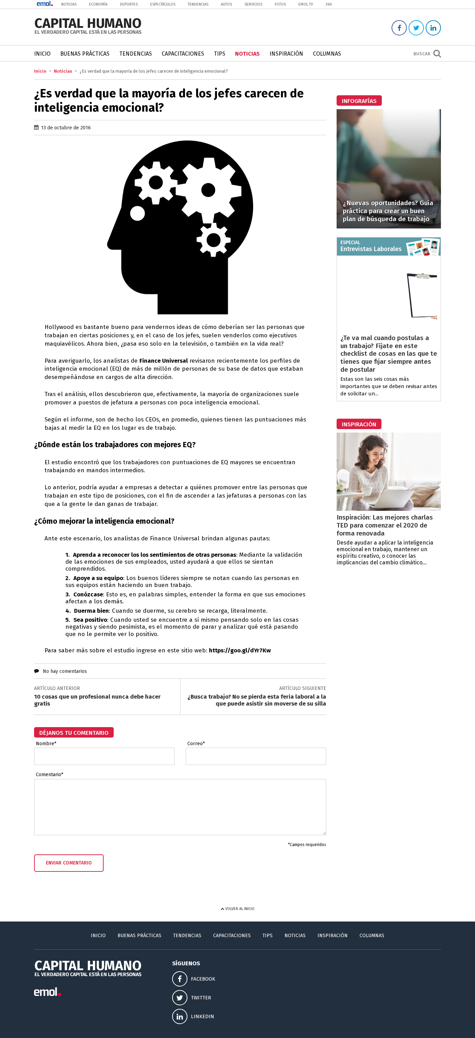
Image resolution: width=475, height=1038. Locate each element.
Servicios (253, 4)
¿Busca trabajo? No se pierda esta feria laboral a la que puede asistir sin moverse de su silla (256, 700)
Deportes (129, 4)
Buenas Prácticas (85, 53)
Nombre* (46, 744)
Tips (219, 53)
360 (328, 4)
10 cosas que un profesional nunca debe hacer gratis (97, 700)
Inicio (42, 53)
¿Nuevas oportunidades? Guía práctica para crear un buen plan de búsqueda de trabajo (388, 211)
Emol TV (305, 4)
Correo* (196, 744)
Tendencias (198, 4)
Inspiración (286, 53)
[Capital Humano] (88, 33)
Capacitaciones (183, 53)
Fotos (280, 4)
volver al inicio (239, 909)
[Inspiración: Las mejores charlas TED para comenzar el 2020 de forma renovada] (389, 509)
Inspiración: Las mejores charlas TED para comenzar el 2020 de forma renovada (385, 525)
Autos (226, 4)
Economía (98, 4)
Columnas (327, 53)
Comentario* (49, 775)
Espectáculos (162, 4)
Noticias (69, 4)
